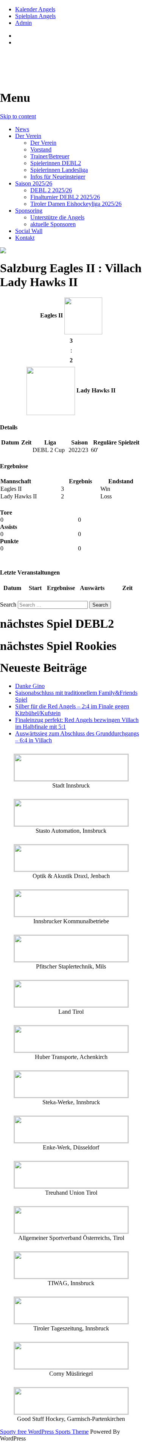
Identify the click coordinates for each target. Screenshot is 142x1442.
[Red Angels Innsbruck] (71, 250)
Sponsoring (28, 210)
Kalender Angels (35, 9)
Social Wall (28, 231)
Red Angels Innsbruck (57, 60)
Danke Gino (30, 686)
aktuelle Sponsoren (53, 224)
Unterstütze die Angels (57, 217)
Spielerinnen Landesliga (59, 170)
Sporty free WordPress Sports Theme (44, 1431)
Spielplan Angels (35, 16)
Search (8, 604)
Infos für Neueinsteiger (57, 176)
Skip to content (18, 116)
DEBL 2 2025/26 (51, 190)
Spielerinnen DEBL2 (55, 163)
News (22, 129)
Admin (23, 23)
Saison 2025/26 (33, 183)
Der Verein (28, 136)
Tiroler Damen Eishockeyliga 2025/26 (76, 204)
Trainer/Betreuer (49, 156)
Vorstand (40, 149)
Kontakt (24, 237)
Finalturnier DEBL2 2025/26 (65, 197)
